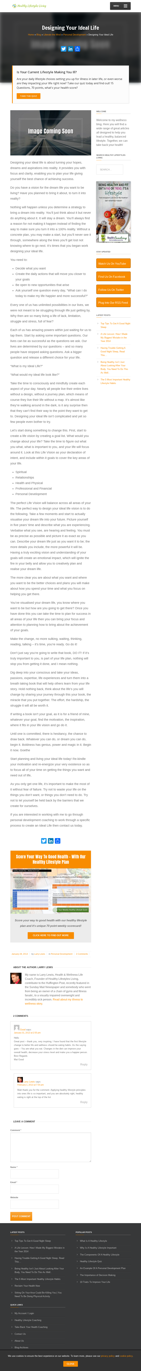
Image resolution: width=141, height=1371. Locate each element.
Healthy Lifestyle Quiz (91, 1261)
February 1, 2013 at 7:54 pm (30, 1085)
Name (14, 1167)
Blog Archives (21, 1347)
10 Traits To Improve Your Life (95, 1282)
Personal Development (74, 34)
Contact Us (20, 1334)
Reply (84, 1064)
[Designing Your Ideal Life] (50, 154)
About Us (19, 1341)
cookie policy (126, 1356)
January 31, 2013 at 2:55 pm (27, 1033)
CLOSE (70, 1364)
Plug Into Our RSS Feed (113, 302)
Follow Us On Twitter (111, 289)
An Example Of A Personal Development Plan (103, 1268)
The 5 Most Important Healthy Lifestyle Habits (38, 1279)
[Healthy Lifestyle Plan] (50, 913)
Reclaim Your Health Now (27, 1286)
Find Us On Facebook (111, 276)
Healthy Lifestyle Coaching (28, 1320)
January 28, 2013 (20, 954)
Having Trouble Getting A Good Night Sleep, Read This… (113, 351)
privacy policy (108, 1356)
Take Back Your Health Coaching (31, 1327)
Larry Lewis (39, 954)
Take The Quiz (28, 95)
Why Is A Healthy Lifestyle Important (98, 1248)
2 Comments (82, 954)
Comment (15, 1130)
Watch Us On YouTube (112, 263)
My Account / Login (24, 1313)
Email (13, 1182)
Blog (38, 34)
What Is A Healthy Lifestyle (93, 1241)
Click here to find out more (51, 935)
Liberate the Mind (52, 34)
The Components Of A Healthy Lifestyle (99, 1254)
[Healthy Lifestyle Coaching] (113, 241)
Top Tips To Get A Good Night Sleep (33, 1241)
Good (22, 1029)
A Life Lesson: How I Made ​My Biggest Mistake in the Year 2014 (114, 338)
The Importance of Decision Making (97, 1275)
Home (31, 34)
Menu (116, 6)
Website (14, 1197)
